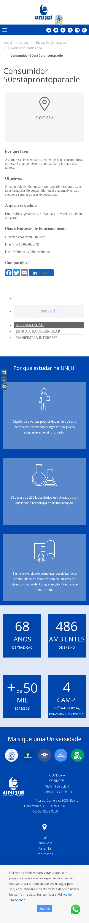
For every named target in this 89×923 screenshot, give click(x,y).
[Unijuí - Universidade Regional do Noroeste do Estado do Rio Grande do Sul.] (44, 12)
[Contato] (62, 30)
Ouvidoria (57, 775)
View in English (57, 786)
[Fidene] (11, 755)
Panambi (44, 848)
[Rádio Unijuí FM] (60, 755)
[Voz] (4, 379)
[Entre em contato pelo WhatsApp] (75, 909)
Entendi (44, 909)
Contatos (57, 781)
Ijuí (44, 838)
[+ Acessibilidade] (4, 387)
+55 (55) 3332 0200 (44, 811)
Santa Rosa (44, 843)
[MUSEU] (44, 755)
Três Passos (44, 854)
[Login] (48, 30)
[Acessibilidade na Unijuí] (84, 30)
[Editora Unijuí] (28, 755)
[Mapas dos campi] (55, 30)
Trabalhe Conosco (57, 792)
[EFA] (77, 755)
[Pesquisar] (70, 30)
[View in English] (77, 30)
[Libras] (4, 372)
